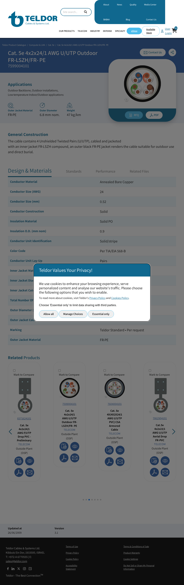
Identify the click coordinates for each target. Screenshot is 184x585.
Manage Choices (73, 314)
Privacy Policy (97, 298)
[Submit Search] (85, 12)
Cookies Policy (120, 298)
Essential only (100, 314)
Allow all (48, 314)
